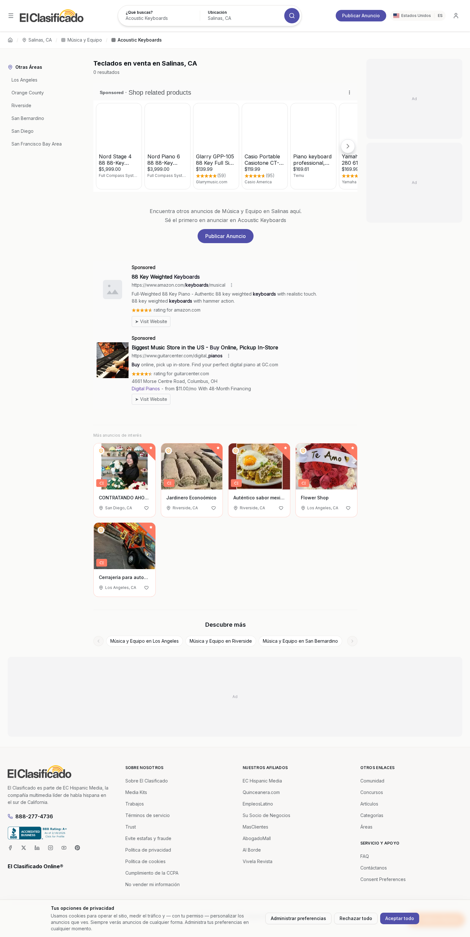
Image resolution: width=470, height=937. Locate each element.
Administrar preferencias (298, 918)
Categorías (371, 815)
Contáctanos (373, 867)
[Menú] (10, 15)
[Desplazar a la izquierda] (98, 641)
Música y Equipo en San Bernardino (300, 641)
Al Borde (252, 850)
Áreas (366, 827)
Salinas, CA (40, 40)
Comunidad (372, 780)
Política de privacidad (148, 850)
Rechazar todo (356, 918)
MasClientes (255, 827)
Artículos (369, 803)
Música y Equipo (84, 40)
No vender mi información (152, 884)
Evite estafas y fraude (148, 838)
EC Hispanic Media (262, 780)
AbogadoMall (257, 838)
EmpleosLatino (258, 803)
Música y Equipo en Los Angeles (144, 641)
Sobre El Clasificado (146, 780)
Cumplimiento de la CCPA (151, 873)
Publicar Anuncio (361, 15)
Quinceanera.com (261, 792)
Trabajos (134, 803)
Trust (130, 827)
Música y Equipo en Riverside (221, 641)
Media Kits (136, 792)
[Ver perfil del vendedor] (101, 450)
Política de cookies (145, 861)
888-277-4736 (34, 816)
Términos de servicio (147, 815)
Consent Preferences (383, 879)
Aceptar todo (399, 918)
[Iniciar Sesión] (456, 15)
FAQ (364, 856)
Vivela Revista (257, 861)
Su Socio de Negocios (266, 815)
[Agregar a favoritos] (146, 508)
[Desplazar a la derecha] (352, 641)
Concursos (371, 792)
